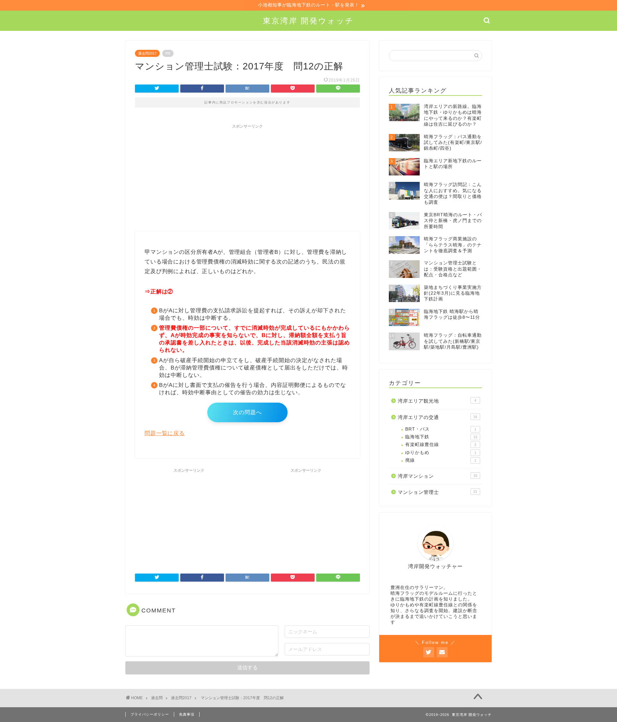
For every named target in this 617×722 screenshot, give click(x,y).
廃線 (440, 460)
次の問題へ (247, 412)
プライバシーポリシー (149, 714)
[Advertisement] (247, 177)
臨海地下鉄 (441, 436)
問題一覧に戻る (165, 433)
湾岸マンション (437, 476)
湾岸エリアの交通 (437, 417)
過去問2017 (147, 53)
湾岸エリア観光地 (437, 401)
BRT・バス (440, 429)
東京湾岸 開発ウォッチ (308, 20)
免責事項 (186, 714)
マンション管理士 (437, 492)
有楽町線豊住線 (440, 444)
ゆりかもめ (440, 452)
